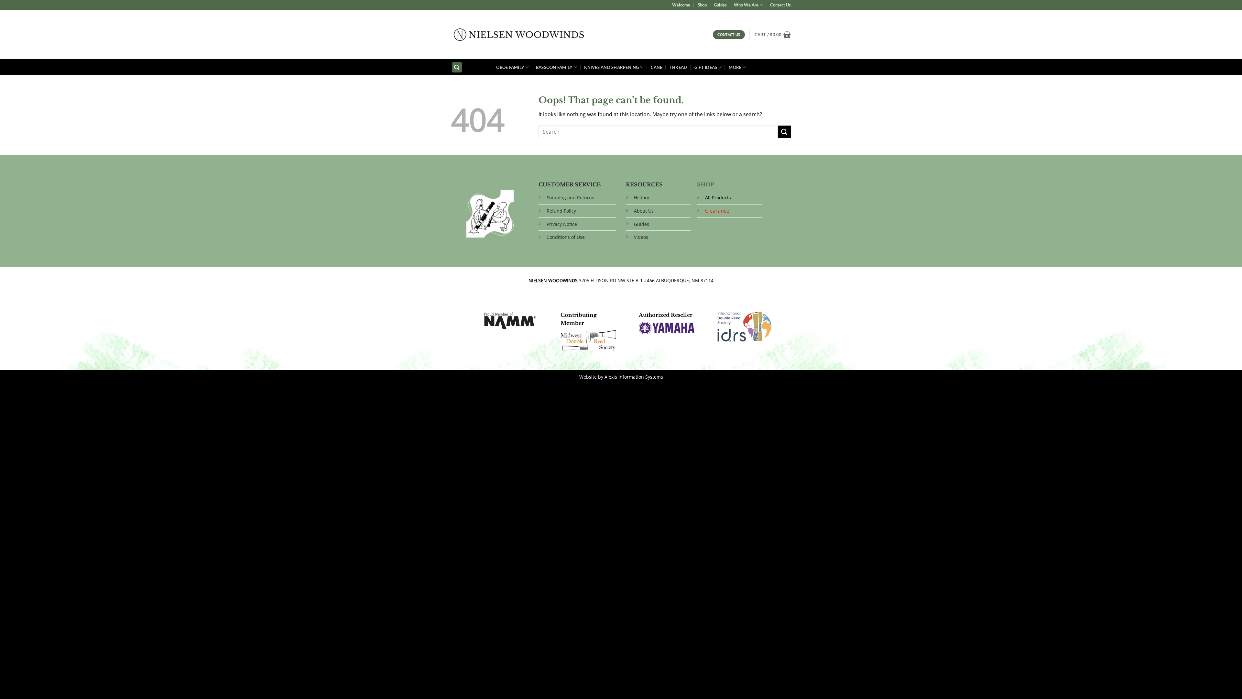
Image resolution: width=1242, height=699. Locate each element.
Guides (720, 4)
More (735, 67)
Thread (678, 67)
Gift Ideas (705, 67)
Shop (702, 4)
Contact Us (780, 4)
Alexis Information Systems (634, 377)
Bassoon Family (554, 67)
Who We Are (746, 4)
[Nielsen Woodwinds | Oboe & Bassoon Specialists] (519, 34)
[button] (773, 35)
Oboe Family (510, 67)
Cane (656, 67)
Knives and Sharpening (611, 67)
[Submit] (784, 132)
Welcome (681, 4)
